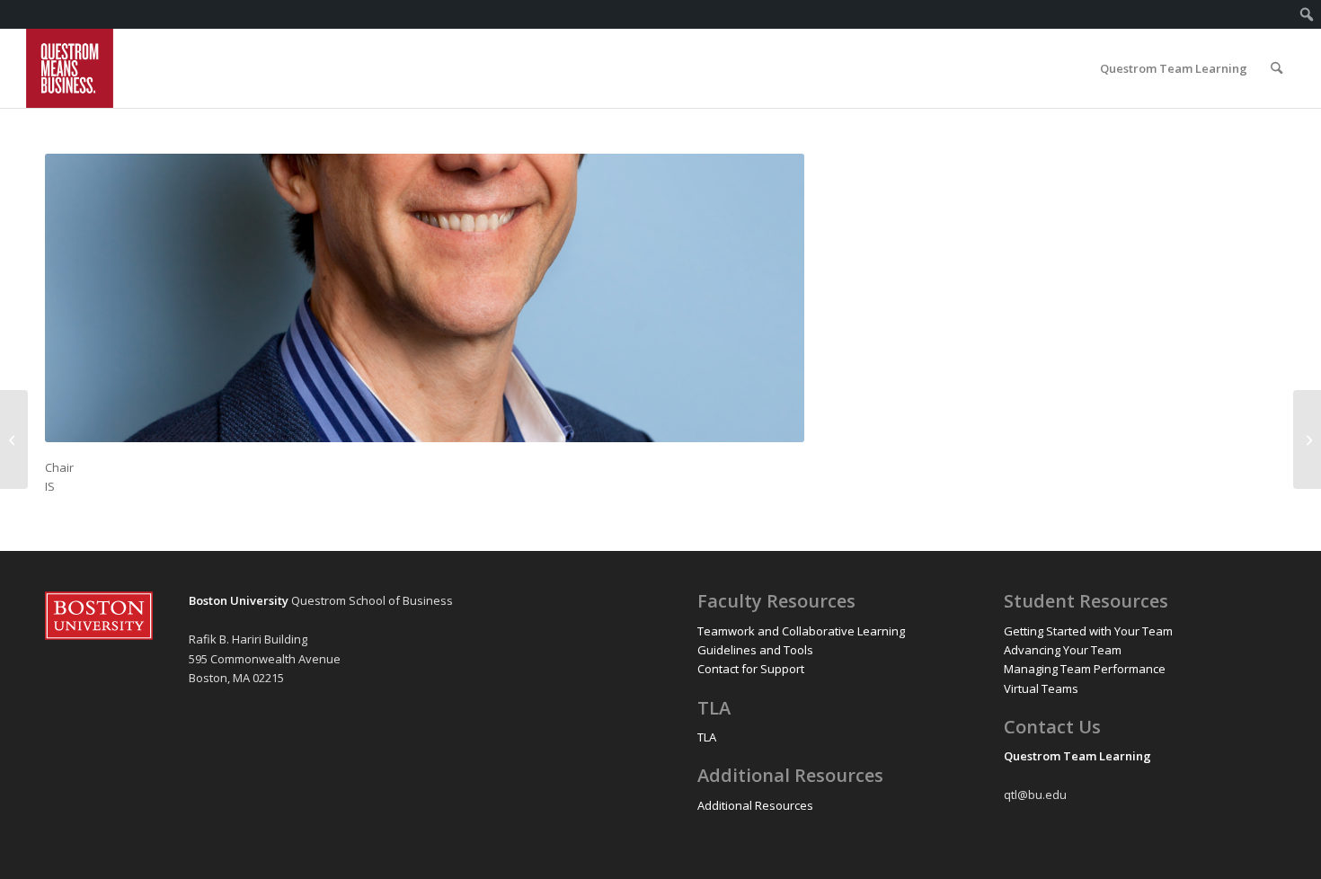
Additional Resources (755, 805)
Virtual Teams (1041, 688)
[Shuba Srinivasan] (1307, 439)
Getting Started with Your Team (1088, 631)
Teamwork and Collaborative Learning (801, 631)
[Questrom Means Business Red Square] (69, 68)
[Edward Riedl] (14, 439)
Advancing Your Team (1063, 650)
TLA (706, 737)
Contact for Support (750, 669)
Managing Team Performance (1085, 669)
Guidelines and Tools (755, 650)
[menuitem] (1307, 14)
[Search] (1276, 68)
